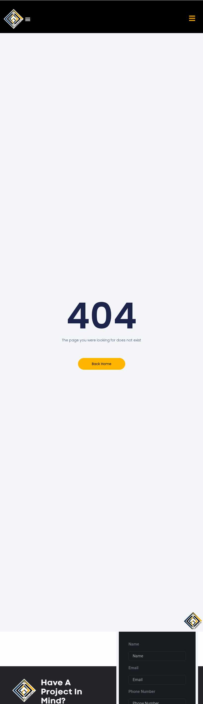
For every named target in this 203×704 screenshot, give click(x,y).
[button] (28, 19)
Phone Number (141, 691)
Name (133, 644)
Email (133, 667)
